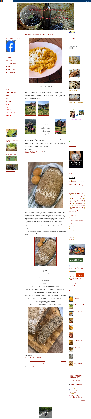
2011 (71, 234)
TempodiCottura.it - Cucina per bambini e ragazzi (76, 373)
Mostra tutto (83, 400)
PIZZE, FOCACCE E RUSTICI (12, 86)
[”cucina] (69, 265)
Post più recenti (28, 363)
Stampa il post (29, 149)
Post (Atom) (31, 366)
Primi (70, 203)
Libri (77, 198)
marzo (73, 218)
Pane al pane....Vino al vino (11, 40)
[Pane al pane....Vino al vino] (10, 51)
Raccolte (70, 205)
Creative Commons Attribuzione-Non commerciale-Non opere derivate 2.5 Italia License (76, 185)
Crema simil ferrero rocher (78, 333)
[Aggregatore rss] (72, 272)
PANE (7, 89)
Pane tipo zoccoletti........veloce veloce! (77, 363)
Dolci (83, 197)
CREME (8, 95)
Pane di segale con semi (31, 159)
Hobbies (73, 198)
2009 (71, 237)
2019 (71, 226)
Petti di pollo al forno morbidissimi (77, 297)
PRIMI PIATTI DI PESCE (11, 69)
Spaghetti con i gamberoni (78, 326)
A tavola (71, 193)
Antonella (72, 38)
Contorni (71, 197)
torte (76, 211)
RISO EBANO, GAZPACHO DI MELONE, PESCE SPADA (76, 386)
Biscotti (74, 195)
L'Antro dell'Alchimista (75, 380)
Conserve (80, 195)
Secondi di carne (79, 205)
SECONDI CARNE (10, 75)
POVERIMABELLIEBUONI (76, 384)
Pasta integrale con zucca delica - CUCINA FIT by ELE (39, 34)
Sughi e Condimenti (80, 208)
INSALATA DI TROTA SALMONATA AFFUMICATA (76, 397)
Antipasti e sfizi (80, 193)
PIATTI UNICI (9, 60)
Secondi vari (71, 208)
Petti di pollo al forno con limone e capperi (77, 341)
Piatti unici (71, 200)
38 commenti (40, 151)
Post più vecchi (63, 363)
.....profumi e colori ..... (74, 395)
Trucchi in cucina (71, 210)
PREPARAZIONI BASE (11, 92)
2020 (71, 217)
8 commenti (40, 357)
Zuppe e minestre (79, 210)
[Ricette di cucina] (80, 276)
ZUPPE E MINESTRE (10, 72)
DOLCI (7, 98)
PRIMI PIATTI (9, 66)
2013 (71, 230)
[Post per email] (44, 151)
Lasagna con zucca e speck (78, 311)
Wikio (7, 34)
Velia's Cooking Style (74, 390)
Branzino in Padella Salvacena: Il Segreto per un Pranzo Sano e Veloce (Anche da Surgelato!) (76, 376)
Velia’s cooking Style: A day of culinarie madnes (75, 392)
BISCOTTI (8, 101)
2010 (71, 235)
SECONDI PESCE (10, 78)
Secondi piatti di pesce (77, 207)
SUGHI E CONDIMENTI (11, 63)
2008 (71, 239)
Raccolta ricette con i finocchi (78, 304)
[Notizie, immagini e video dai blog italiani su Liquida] (77, 272)
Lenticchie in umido (76, 347)
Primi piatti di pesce (79, 203)
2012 (71, 232)
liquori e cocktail (71, 211)
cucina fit (32, 152)
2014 (71, 228)
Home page (45, 363)
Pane (81, 198)
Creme (77, 197)
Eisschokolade (72, 381)
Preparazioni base (79, 201)
